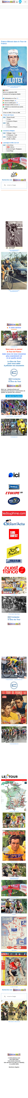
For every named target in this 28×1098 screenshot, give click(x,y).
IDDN (17, 1064)
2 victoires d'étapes (12, 121)
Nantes (14, 137)
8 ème (8, 125)
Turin (15, 135)
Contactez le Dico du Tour (14, 380)
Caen (13, 133)
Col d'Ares (10, 145)
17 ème (9, 119)
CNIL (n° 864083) (19, 1062)
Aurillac (13, 138)
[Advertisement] (14, 24)
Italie (8, 123)
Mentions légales (14, 1067)
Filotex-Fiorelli (10, 117)
